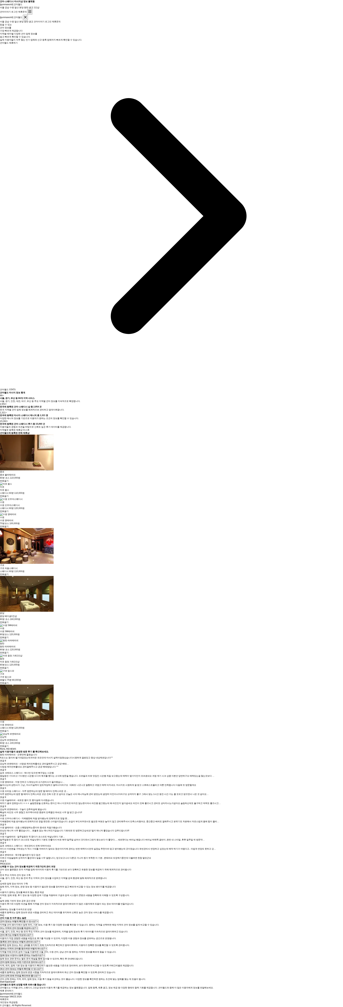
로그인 (14, 12)
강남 (7, 7)
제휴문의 (22, 12)
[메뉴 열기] (29, 12)
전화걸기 (4, 481)
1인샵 (36, 7)
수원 (12, 7)
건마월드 (11, 4)
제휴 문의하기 (6, 990)
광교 (31, 7)
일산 (16, 7)
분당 (21, 7)
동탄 (26, 7)
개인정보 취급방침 (9, 1002)
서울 (2, 7)
